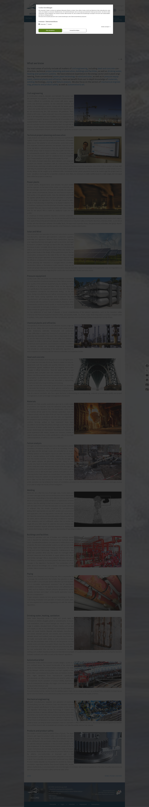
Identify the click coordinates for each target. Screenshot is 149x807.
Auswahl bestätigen (74, 30)
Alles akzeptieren (50, 30)
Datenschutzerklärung (52, 21)
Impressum (42, 21)
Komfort (50, 24)
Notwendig (43, 24)
